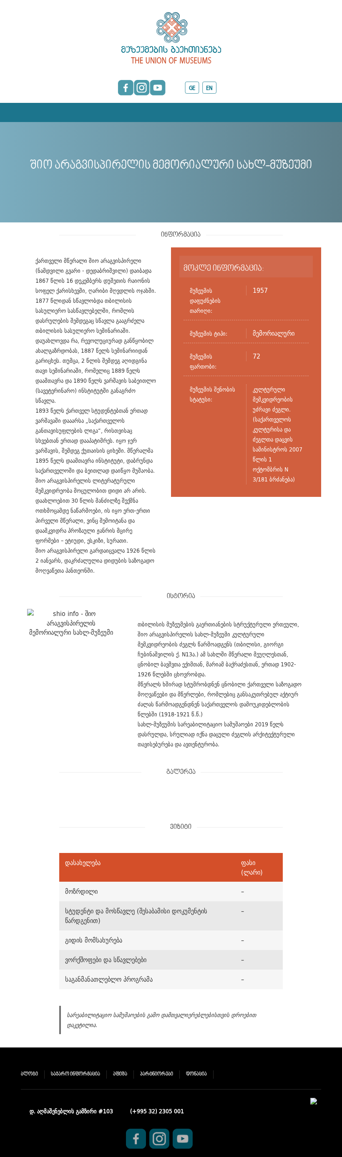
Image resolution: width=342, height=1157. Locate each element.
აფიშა (120, 1074)
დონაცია (196, 1074)
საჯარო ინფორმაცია (75, 1074)
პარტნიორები (156, 1074)
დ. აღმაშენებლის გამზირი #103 (71, 1111)
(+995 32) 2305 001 (157, 1111)
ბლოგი (29, 1074)
